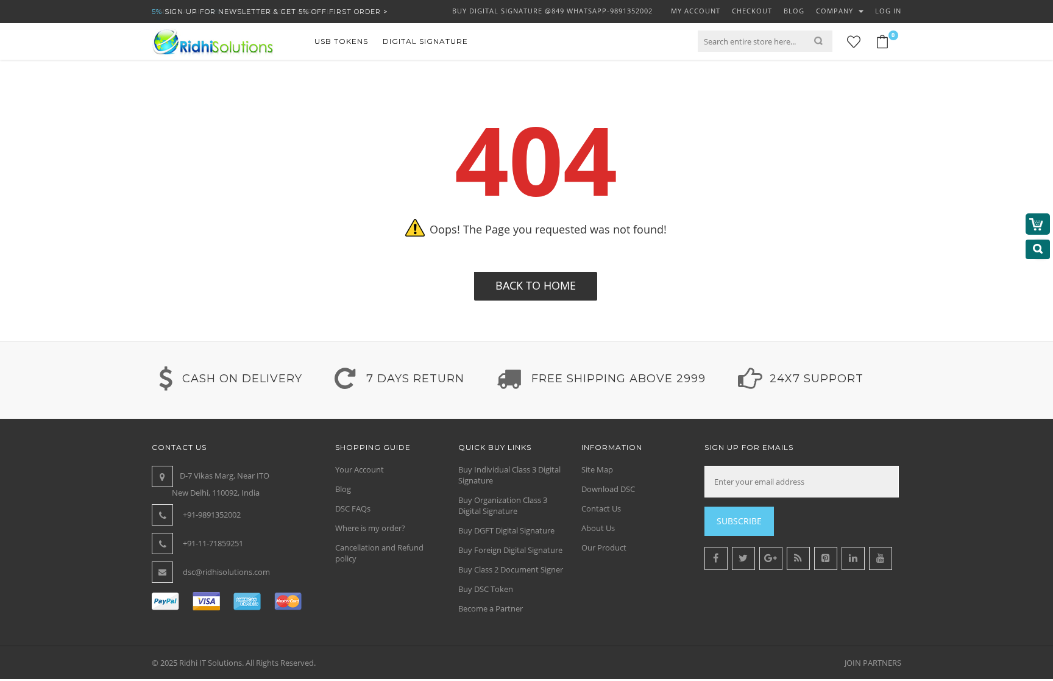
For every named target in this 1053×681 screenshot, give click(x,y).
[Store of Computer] (213, 41)
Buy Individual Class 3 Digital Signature (509, 475)
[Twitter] (743, 558)
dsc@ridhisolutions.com (226, 571)
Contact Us (601, 508)
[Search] (823, 41)
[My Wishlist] (853, 42)
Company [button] (836, 10)
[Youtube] (880, 558)
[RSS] (798, 558)
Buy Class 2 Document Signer (510, 569)
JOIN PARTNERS (873, 662)
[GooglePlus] (770, 558)
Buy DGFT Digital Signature (506, 530)
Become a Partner (490, 608)
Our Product (603, 547)
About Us (598, 527)
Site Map (597, 469)
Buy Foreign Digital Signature (510, 549)
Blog (343, 488)
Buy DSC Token (485, 588)
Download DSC (608, 488)
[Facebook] (716, 558)
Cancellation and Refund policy (379, 553)
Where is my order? (370, 527)
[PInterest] (825, 558)
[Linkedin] (853, 558)
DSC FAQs (352, 508)
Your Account (359, 469)
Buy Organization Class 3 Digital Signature (502, 505)
